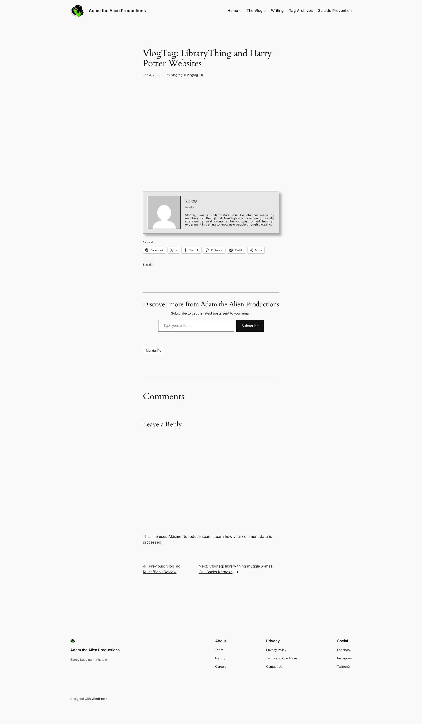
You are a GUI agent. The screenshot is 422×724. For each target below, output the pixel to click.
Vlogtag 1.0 (195, 75)
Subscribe (250, 326)
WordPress (99, 698)
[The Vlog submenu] (265, 10)
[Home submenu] (240, 10)
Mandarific (153, 350)
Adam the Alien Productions (117, 10)
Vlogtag (176, 75)
